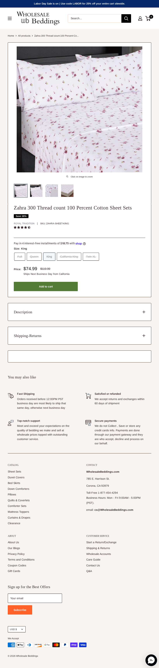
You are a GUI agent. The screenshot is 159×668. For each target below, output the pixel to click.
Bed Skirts (14, 483)
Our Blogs (14, 548)
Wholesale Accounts (98, 553)
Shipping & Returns (98, 548)
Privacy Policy (16, 553)
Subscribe (20, 609)
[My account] (140, 18)
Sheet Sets (14, 471)
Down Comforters (18, 488)
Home (11, 35)
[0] (148, 18)
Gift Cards (14, 571)
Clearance (14, 523)
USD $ (13, 629)
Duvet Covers (16, 477)
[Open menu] (10, 18)
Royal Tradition (24, 223)
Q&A (89, 571)
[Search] (126, 18)
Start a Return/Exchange (101, 542)
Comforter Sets (17, 505)
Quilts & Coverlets (19, 500)
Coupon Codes (17, 565)
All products (24, 35)
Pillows (12, 494)
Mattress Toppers (18, 511)
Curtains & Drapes (19, 517)
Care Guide (93, 559)
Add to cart (46, 286)
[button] (22, 227)
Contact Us (93, 565)
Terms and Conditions (21, 559)
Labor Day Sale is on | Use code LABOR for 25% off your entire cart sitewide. (79, 3)
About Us (13, 542)
